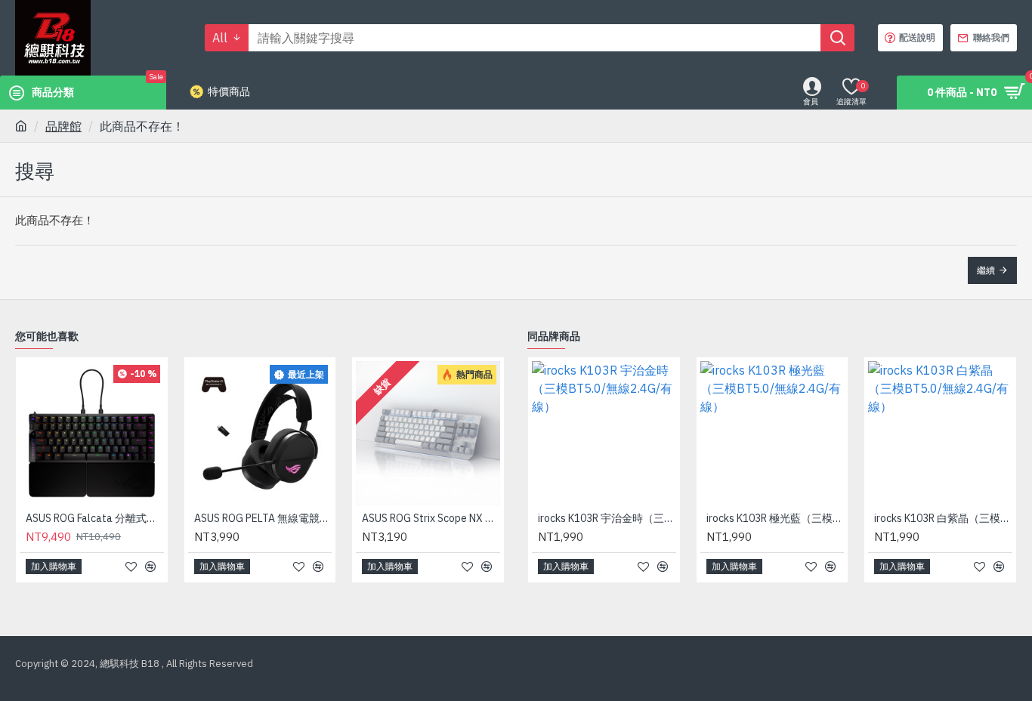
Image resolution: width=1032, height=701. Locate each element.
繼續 (986, 270)
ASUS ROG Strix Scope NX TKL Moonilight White (431, 518)
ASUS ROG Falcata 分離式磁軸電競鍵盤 (95, 518)
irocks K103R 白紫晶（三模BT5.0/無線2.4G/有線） (943, 518)
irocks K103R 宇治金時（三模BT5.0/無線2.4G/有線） (607, 518)
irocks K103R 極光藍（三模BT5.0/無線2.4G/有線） (775, 518)
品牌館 (63, 126)
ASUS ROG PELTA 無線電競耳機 (263, 518)
